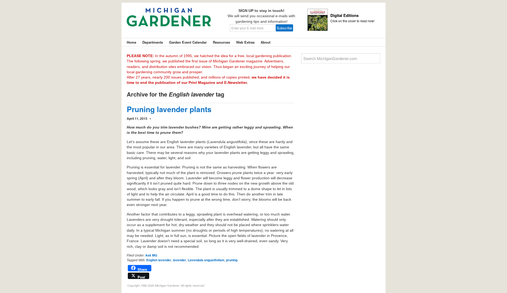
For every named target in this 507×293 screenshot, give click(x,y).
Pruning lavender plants (169, 109)
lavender (179, 260)
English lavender (158, 260)
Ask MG (151, 255)
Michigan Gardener (169, 21)
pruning (231, 260)
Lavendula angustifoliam (206, 260)
